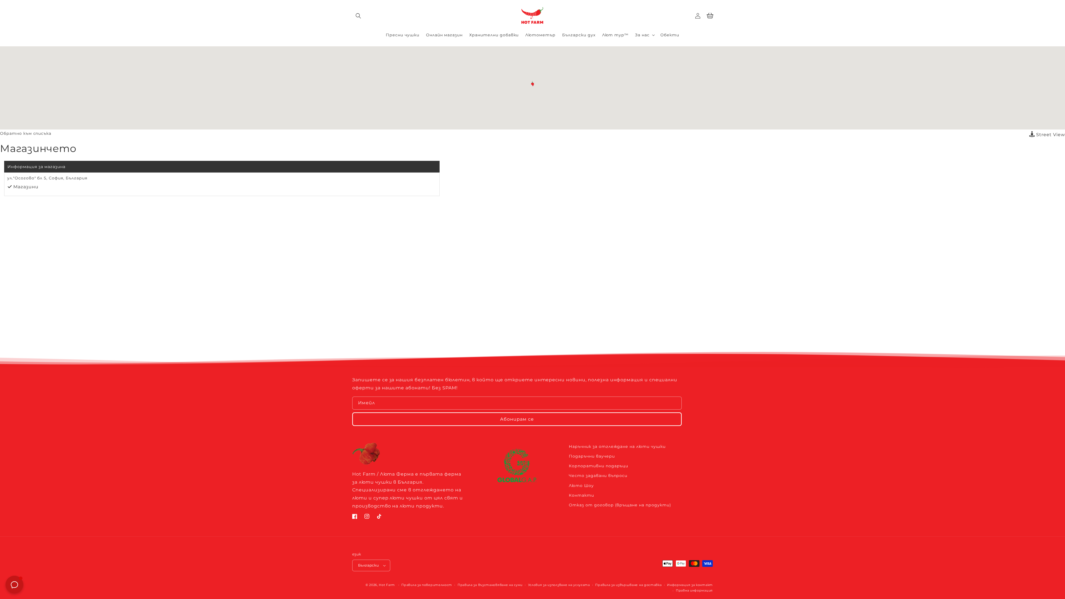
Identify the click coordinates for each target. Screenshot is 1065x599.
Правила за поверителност (426, 585)
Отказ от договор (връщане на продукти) (620, 504)
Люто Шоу (581, 485)
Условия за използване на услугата (559, 585)
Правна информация (694, 590)
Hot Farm (387, 585)
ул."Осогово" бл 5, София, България (47, 178)
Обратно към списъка (25, 133)
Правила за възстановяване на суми (490, 585)
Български (368, 565)
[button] (358, 16)
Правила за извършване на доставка (628, 585)
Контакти (581, 495)
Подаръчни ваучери (592, 456)
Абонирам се (517, 419)
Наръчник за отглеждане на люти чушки (617, 446)
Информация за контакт (690, 585)
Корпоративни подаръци (598, 465)
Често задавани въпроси (598, 475)
